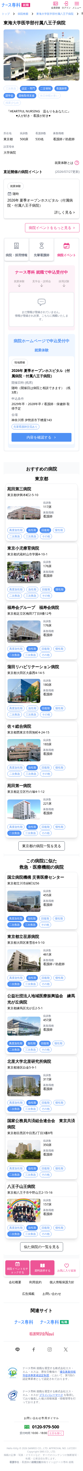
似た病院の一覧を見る (41, 1246)
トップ (6, 14)
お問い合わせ (51, 1294)
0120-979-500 (45, 1427)
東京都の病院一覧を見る (41, 845)
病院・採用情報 (16, 255)
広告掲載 (28, 1294)
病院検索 (23, 14)
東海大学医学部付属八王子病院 (54, 14)
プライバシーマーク (51, 1395)
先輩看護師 (41, 255)
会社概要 (15, 1282)
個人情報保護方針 (62, 1282)
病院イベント (66, 255)
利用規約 (35, 1282)
